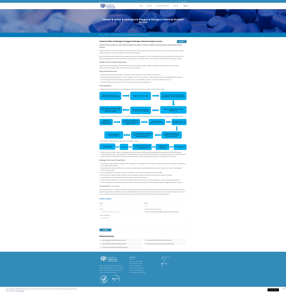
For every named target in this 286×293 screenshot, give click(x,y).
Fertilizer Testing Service (135, 266)
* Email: (101, 209)
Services (149, 6)
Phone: (146, 203)
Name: (101, 203)
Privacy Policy (20, 291)
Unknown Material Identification (137, 272)
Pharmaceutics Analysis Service (137, 268)
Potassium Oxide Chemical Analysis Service (114, 244)
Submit (105, 230)
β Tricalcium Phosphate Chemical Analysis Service (160, 244)
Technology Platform (162, 6)
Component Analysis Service (136, 270)
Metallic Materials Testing (135, 263)
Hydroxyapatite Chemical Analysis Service (113, 240)
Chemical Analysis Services (136, 261)
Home (141, 6)
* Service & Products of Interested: (153, 209)
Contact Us (165, 257)
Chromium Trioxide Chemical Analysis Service (115, 247)
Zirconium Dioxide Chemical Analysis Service (158, 240)
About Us (176, 6)
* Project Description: (104, 215)
